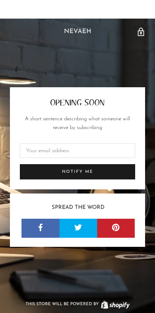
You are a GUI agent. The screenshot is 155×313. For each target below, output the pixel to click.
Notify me (77, 172)
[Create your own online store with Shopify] (115, 304)
